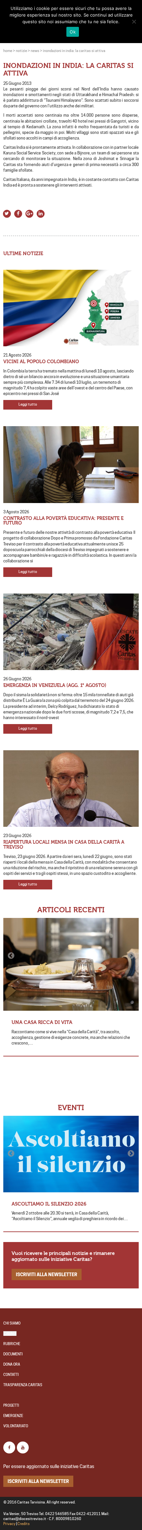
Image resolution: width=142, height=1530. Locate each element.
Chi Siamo (11, 1323)
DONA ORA (11, 1364)
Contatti (11, 1375)
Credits (24, 1524)
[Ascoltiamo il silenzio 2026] (71, 1154)
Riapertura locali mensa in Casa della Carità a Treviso (63, 845)
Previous (12, 956)
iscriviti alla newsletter (46, 1274)
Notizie (10, 1334)
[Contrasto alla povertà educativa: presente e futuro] (71, 464)
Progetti (11, 1405)
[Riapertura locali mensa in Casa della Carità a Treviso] (71, 788)
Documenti (13, 1354)
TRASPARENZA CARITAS (22, 1385)
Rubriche (11, 1344)
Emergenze (13, 1416)
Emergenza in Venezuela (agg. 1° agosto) (54, 685)
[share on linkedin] (40, 212)
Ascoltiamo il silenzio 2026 (49, 1204)
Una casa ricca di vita (42, 1022)
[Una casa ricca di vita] (71, 964)
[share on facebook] (18, 212)
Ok (73, 31)
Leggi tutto (27, 404)
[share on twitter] (7, 212)
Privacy (9, 1524)
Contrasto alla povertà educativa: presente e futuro (63, 521)
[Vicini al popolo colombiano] (71, 308)
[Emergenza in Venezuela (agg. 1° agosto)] (71, 632)
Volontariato (15, 1426)
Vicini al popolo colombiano (41, 361)
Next (130, 956)
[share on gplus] (29, 212)
